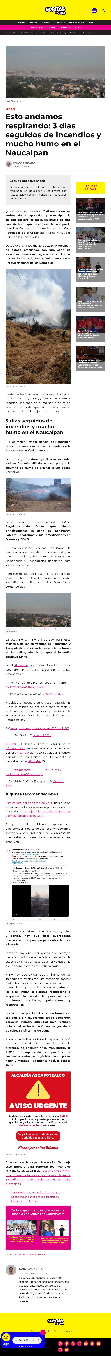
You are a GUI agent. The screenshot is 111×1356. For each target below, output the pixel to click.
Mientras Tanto (76, 22)
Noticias (22, 22)
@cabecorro (22, 769)
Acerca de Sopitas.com (66, 1331)
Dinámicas (65, 27)
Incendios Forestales (24, 1254)
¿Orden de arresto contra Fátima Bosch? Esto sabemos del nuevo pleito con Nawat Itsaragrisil (90, 273)
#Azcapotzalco (15, 748)
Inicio (8, 33)
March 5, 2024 (54, 694)
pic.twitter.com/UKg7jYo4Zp (25, 687)
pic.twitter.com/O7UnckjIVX (50, 728)
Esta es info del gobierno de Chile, (30, 802)
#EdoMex (34, 761)
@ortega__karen (19, 728)
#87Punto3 (53, 769)
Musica (33, 22)
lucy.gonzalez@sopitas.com (35, 1273)
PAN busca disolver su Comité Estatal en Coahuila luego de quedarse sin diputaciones (89, 244)
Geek (90, 22)
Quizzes (51, 27)
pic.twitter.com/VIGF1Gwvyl (24, 774)
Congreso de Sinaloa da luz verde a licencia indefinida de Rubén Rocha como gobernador (90, 363)
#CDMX (11, 744)
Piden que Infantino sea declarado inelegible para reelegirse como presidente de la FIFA (90, 215)
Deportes (45, 22)
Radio (77, 27)
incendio (42, 629)
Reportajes (37, 27)
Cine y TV (60, 22)
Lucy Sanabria (25, 163)
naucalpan (40, 1254)
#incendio (21, 665)
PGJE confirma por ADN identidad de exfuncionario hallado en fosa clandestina (90, 304)
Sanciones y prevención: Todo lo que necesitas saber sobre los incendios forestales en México (35, 1197)
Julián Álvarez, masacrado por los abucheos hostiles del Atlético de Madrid (88, 334)
